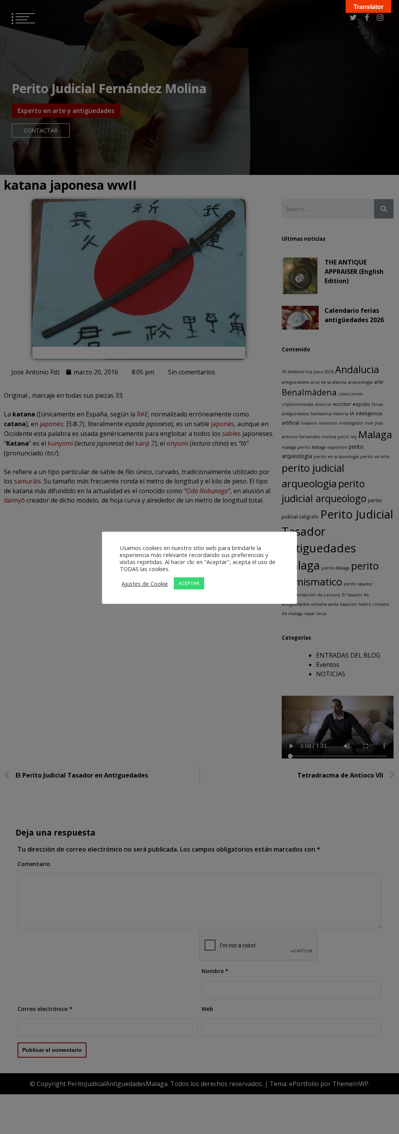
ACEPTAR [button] (189, 583)
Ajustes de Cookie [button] (145, 583)
